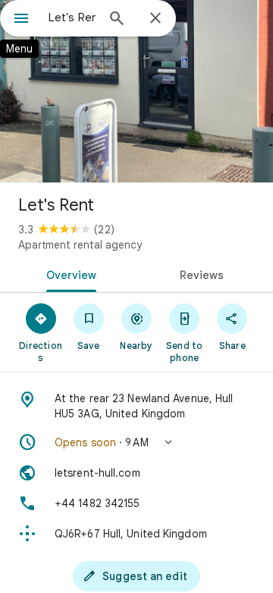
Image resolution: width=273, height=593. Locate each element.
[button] (136, 442)
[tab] (68, 273)
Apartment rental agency (80, 245)
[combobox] (72, 17)
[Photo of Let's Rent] (136, 91)
